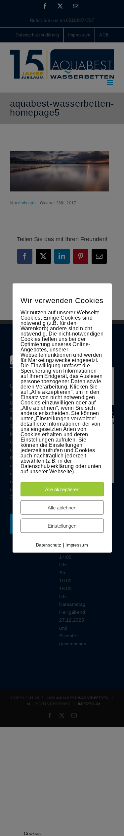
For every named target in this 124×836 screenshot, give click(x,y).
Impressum (76, 544)
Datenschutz (48, 544)
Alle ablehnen (62, 507)
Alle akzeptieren (62, 489)
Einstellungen (62, 525)
